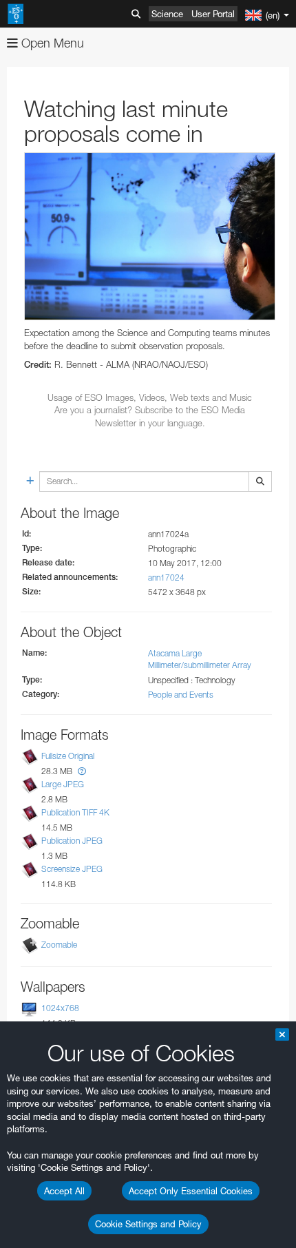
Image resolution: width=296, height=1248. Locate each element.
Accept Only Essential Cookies (191, 1190)
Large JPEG (62, 784)
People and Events (180, 694)
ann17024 (166, 577)
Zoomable (59, 944)
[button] (82, 771)
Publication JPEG (72, 840)
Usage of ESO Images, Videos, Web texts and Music (149, 397)
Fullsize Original (67, 756)
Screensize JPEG (72, 869)
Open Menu (51, 43)
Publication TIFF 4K (75, 812)
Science (167, 13)
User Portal (213, 13)
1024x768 (60, 1008)
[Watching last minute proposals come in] (150, 236)
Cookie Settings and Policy (148, 1223)
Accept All (64, 1190)
